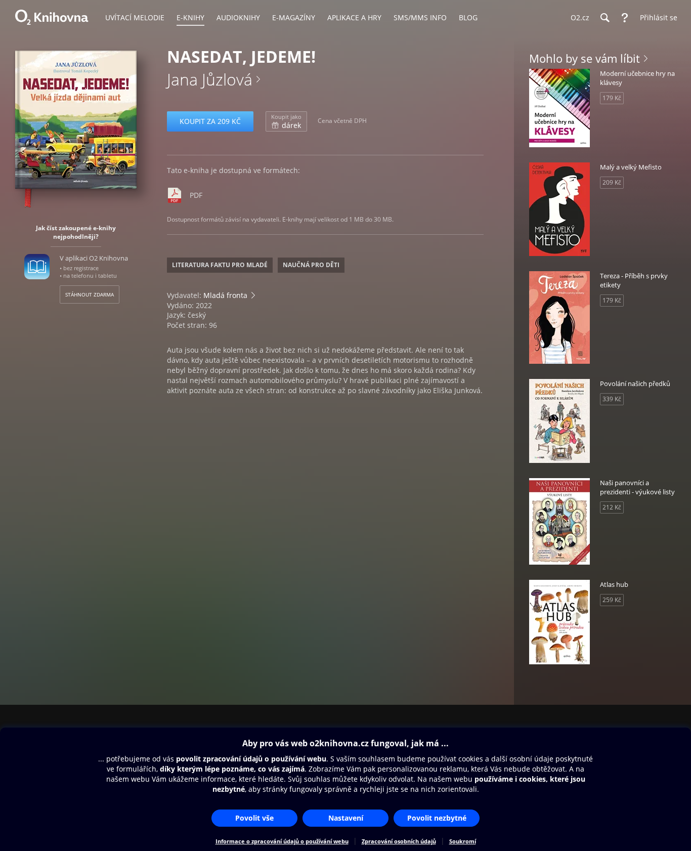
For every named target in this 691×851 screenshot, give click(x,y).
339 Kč (611, 399)
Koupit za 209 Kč (210, 121)
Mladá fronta (225, 295)
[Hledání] (604, 17)
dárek (286, 121)
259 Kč (611, 599)
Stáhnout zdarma (89, 294)
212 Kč (611, 507)
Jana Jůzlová (209, 79)
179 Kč (611, 98)
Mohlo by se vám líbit (584, 58)
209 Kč (611, 182)
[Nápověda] (625, 17)
